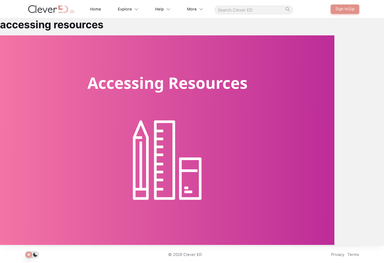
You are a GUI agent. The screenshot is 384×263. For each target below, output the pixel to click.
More (192, 9)
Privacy (337, 254)
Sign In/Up (344, 9)
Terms (353, 254)
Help (159, 9)
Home (95, 9)
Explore (125, 9)
